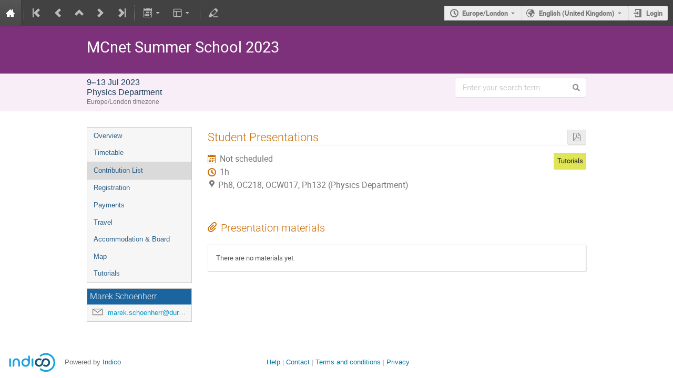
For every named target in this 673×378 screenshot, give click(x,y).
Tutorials (107, 273)
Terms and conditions (348, 362)
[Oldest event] (37, 13)
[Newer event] (100, 13)
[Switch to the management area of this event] (213, 13)
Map (100, 256)
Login (654, 13)
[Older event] (58, 13)
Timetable (109, 152)
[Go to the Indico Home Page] (10, 13)
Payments (109, 205)
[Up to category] (79, 13)
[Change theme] (182, 13)
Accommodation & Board (132, 239)
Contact (298, 362)
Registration (112, 188)
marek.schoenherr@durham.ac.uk (159, 312)
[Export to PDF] (576, 137)
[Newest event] (120, 13)
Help (273, 362)
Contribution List (118, 170)
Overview (108, 136)
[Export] (152, 13)
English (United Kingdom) (577, 13)
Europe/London (485, 13)
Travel (103, 222)
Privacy (398, 362)
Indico (112, 362)
